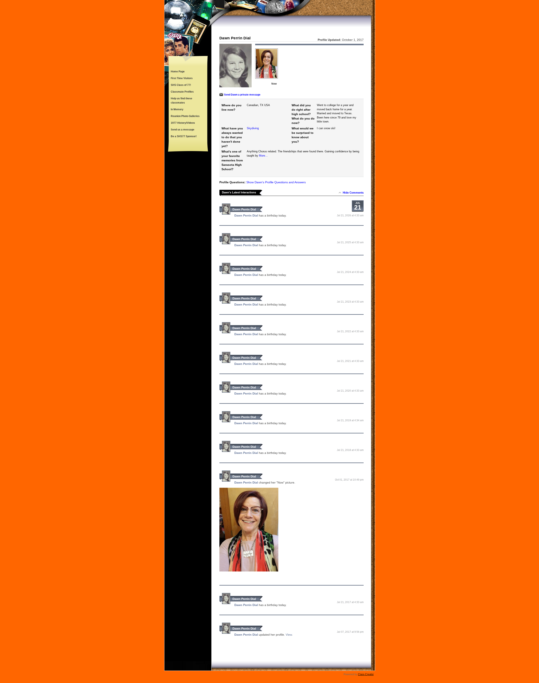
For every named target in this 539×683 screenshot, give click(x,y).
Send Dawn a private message (242, 94)
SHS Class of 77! (181, 85)
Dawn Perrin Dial (244, 209)
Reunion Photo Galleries (185, 116)
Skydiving (253, 128)
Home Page (178, 71)
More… (263, 155)
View (289, 634)
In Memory (177, 109)
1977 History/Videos (183, 122)
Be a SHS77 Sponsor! (184, 136)
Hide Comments (353, 192)
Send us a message (182, 129)
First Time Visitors (182, 78)
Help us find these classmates (181, 100)
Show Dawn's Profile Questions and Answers (276, 182)
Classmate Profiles (182, 91)
